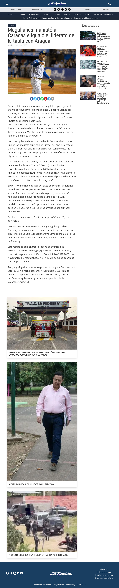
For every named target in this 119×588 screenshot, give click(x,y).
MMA (87, 14)
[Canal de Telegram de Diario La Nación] (66, 10)
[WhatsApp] (42, 99)
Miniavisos (106, 10)
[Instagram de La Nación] (62, 10)
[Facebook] (31, 99)
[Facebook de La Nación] (7, 574)
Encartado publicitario (104, 578)
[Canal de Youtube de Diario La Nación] (69, 10)
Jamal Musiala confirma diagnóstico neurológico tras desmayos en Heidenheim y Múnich (103, 51)
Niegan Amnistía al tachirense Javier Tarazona (31, 484)
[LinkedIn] (38, 99)
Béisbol (67, 14)
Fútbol (22, 14)
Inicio (10, 14)
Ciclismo (77, 14)
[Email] (52, 99)
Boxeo (57, 14)
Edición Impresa (104, 572)
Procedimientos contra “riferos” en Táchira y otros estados (38, 555)
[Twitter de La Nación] (58, 10)
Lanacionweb (37, 10)
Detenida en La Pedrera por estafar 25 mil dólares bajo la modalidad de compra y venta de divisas (37, 353)
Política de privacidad (42, 585)
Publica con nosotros (104, 575)
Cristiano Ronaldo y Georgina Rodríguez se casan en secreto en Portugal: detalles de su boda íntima (103, 82)
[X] (35, 99)
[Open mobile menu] (7, 4)
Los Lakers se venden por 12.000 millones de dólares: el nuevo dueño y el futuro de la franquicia (103, 66)
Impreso (88, 10)
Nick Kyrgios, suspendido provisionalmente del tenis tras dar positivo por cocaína (103, 37)
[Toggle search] (109, 3)
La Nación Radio (15, 10)
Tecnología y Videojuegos (103, 14)
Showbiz (47, 14)
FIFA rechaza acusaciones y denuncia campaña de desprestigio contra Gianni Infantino (103, 98)
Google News (58, 585)
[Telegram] (49, 99)
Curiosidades (34, 14)
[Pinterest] (45, 99)
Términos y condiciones (76, 585)
